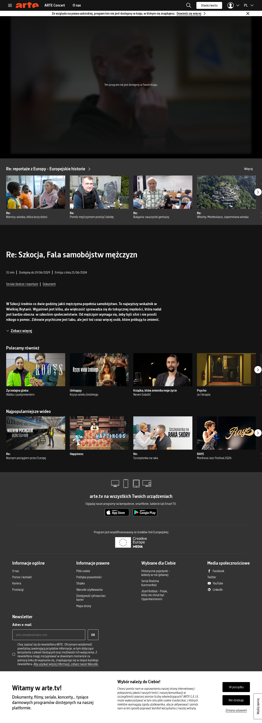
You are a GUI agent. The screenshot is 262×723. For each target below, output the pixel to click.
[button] (188, 5)
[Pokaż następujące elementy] (258, 192)
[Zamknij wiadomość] (248, 13)
